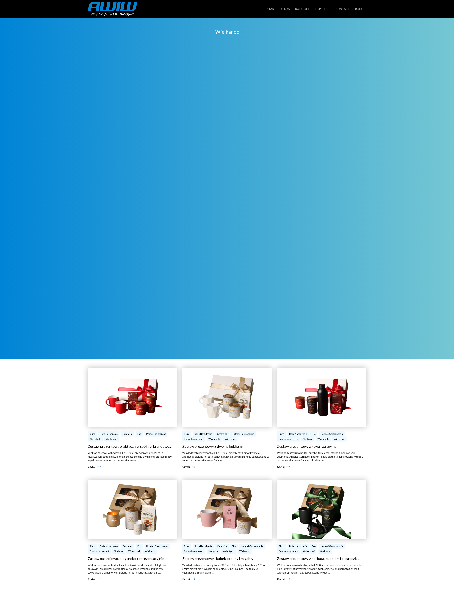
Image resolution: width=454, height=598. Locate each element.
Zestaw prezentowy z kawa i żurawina (306, 446)
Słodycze (307, 439)
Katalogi (302, 8)
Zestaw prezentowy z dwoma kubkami (212, 446)
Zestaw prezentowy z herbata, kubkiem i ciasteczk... (318, 558)
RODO (359, 8)
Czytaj (91, 466)
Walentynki (95, 439)
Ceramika (127, 433)
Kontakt (343, 8)
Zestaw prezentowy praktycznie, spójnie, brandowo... (129, 446)
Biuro (92, 433)
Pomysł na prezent (156, 433)
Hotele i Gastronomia (243, 433)
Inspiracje (322, 8)
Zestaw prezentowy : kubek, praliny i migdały (217, 558)
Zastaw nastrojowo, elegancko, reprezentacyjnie (126, 558)
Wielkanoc (111, 439)
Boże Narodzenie (109, 433)
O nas (285, 8)
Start (271, 8)
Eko (139, 433)
